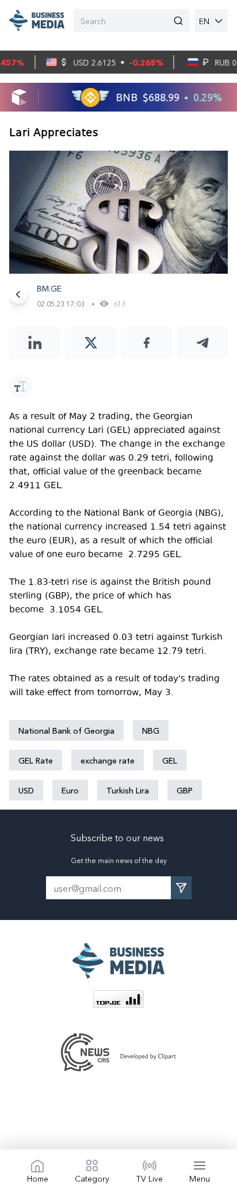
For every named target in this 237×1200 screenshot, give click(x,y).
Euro (70, 790)
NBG (150, 730)
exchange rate (108, 760)
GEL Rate (35, 760)
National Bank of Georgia (66, 730)
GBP (185, 790)
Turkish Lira (127, 790)
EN (204, 20)
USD (26, 790)
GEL (169, 760)
